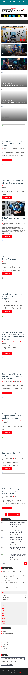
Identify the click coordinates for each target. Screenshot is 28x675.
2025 (3, 603)
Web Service (6, 651)
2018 (3, 621)
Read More (7, 160)
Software (4, 497)
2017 (3, 623)
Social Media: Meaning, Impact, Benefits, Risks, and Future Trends (13, 376)
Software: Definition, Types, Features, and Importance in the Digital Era (13, 491)
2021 (3, 613)
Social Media (6, 644)
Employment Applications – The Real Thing (18, 548)
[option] (17, 1)
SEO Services (6, 642)
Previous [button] (21, 40)
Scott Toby (14, 148)
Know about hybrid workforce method (12, 661)
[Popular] (3, 519)
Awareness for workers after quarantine (13, 658)
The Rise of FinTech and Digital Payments (13, 582)
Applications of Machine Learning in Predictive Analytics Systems (17, 524)
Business (4, 422)
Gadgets (5, 640)
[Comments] (8, 519)
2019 (3, 618)
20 (13, 514)
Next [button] (24, 40)
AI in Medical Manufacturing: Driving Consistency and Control (13, 143)
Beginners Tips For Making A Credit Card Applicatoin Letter (18, 555)
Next (17, 514)
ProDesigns (18, 672)
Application (5, 631)
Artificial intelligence (8, 633)
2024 (4, 605)
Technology (5, 187)
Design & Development (8, 638)
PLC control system (7, 664)
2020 (3, 616)
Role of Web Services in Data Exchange (12, 578)
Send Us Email (5, 3)
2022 (3, 611)
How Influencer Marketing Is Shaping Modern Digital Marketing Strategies (13, 416)
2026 (3, 592)
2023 (3, 608)
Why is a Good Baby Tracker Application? (16, 531)
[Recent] (5, 519)
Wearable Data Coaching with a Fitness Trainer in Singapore (12, 296)
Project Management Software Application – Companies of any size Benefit (17, 540)
